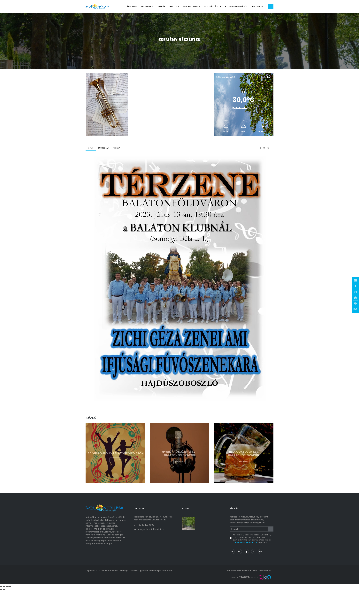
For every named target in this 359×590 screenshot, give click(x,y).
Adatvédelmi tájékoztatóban (245, 542)
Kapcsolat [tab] (103, 148)
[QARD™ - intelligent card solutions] (244, 577)
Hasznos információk (236, 6)
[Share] (4, 586)
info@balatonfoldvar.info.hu (151, 529)
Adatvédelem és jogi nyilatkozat (241, 570)
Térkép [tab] (116, 148)
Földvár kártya (212, 6)
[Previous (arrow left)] (1, 589)
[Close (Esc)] (1, 586)
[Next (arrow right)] (4, 589)
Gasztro (174, 6)
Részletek (115, 459)
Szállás (161, 6)
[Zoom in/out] (9, 586)
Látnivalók (131, 6)
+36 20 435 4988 (145, 525)
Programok (147, 6)
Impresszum (265, 570)
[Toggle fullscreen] (7, 586)
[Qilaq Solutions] (265, 577)
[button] (270, 6)
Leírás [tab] (91, 148)
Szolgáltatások (191, 6)
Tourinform (258, 6)
